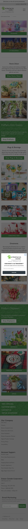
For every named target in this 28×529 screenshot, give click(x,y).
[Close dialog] (25, 255)
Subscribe (14, 272)
